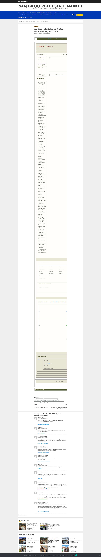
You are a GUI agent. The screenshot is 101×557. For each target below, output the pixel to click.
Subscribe (81, 14)
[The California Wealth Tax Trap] (22, 540)
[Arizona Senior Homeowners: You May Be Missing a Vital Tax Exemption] (22, 526)
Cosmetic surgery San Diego (42, 436)
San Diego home (44, 402)
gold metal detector (41, 471)
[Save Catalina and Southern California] (65, 540)
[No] (99, 555)
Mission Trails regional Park (38, 400)
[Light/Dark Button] (73, 14)
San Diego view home (60, 402)
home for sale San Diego (54, 399)
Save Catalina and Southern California (76, 541)
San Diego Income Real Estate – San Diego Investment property (45, 12)
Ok (76, 555)
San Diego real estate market (50, 6)
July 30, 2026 (30, 551)
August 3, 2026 (73, 542)
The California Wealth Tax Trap (33, 541)
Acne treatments (40, 427)
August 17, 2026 (30, 542)
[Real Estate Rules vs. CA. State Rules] (44, 548)
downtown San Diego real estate (43, 455)
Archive (23, 12)
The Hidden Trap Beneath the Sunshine (32, 549)
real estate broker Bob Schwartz (48, 400)
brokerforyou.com (47, 399)
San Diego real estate (30, 538)
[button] (75, 15)
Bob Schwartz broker (40, 399)
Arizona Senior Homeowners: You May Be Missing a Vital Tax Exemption (32, 526)
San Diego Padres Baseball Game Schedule (40, 14)
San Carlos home (56, 400)
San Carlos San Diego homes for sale (58, 301)
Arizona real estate (30, 523)
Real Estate (36, 26)
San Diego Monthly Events (23, 14)
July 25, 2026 (73, 551)
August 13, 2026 (30, 529)
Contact (29, 12)
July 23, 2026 (51, 528)
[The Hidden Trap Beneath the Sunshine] (22, 548)
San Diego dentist (40, 417)
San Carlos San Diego (37, 402)
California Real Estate (51, 524)
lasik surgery (40, 464)
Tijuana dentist (40, 492)
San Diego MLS (53, 14)
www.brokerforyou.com (48, 363)
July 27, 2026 (51, 551)
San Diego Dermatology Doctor (43, 446)
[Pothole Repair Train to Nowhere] (65, 548)
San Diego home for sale (52, 402)
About (19, 12)
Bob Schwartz (37, 33)
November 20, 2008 (44, 33)
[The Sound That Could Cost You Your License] (44, 526)
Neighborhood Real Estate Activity (25, 17)
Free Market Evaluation (63, 14)
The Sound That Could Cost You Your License (54, 526)
